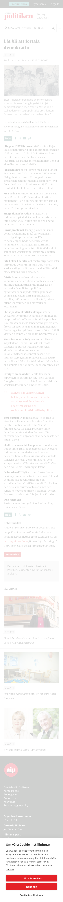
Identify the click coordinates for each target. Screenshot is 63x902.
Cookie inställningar (31, 895)
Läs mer (10, 869)
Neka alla (31, 886)
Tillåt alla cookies (31, 878)
